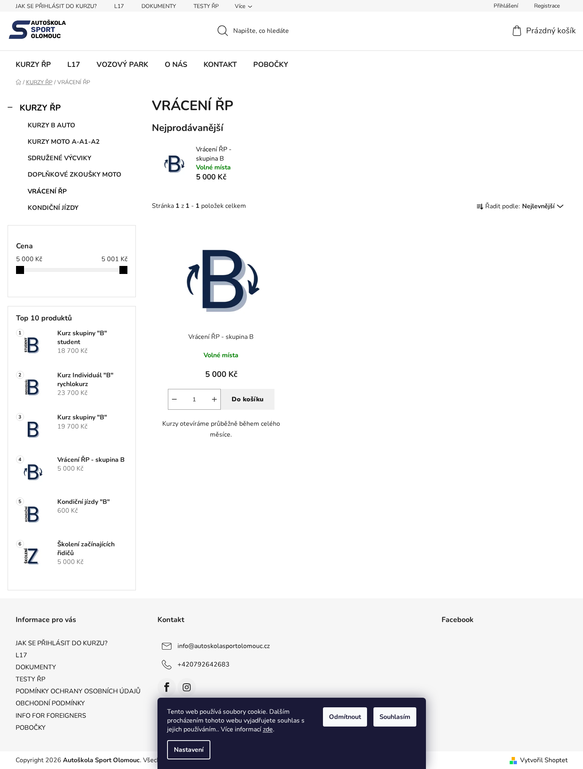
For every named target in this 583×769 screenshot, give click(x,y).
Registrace (547, 6)
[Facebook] (166, 687)
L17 (119, 6)
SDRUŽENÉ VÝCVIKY (59, 158)
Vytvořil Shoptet (544, 760)
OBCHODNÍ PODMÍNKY (50, 703)
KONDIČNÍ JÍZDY (53, 207)
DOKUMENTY (158, 6)
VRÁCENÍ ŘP (47, 191)
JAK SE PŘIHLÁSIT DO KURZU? (56, 6)
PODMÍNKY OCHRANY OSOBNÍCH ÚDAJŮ (78, 691)
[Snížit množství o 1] (174, 399)
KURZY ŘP (40, 107)
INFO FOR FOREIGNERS (51, 715)
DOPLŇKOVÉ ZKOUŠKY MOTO (74, 174)
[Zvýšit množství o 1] (214, 399)
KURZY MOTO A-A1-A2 (64, 141)
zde (268, 729)
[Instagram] (187, 687)
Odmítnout (345, 717)
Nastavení (189, 749)
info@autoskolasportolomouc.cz (224, 646)
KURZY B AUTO (51, 125)
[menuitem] (33, 64)
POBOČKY (31, 727)
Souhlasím (394, 717)
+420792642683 (204, 664)
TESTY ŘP (206, 6)
